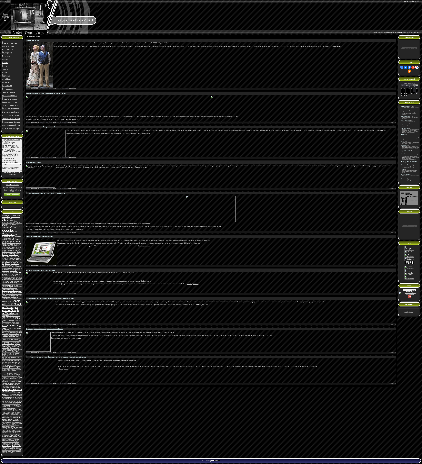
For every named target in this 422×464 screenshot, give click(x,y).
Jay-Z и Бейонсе (10, 381)
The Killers (5, 401)
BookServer (10, 349)
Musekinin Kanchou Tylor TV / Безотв (11, 351)
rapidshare (5, 440)
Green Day (9, 416)
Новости (5, 15)
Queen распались (17, 226)
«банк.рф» (17, 383)
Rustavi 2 (17, 224)
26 (414, 93)
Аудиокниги (404, 145)
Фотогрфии (404, 178)
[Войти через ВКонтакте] (405, 67)
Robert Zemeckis (6, 444)
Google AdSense (11, 302)
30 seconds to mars (7, 452)
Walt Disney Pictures (9, 292)
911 (13, 261)
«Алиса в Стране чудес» (11, 418)
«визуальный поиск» (11, 294)
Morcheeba (16, 416)
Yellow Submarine (7, 247)
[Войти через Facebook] (409, 67)
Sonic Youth (10, 360)
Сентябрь (37, 36)
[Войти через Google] (417, 67)
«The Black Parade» (11, 265)
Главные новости (35, 88)
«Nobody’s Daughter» (8, 431)
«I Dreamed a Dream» (8, 378)
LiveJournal (18, 266)
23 (406, 93)
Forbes (16, 236)
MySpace (18, 259)
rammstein (5, 334)
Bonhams (16, 384)
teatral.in (4, 391)
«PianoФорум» (16, 444)
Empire (20, 332)
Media (402, 169)
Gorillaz (18, 387)
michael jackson (11, 387)
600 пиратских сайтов (8, 400)
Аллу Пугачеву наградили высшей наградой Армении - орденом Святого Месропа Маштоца (56, 357)
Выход (5, 18)
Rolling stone (6, 406)
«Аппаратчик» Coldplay (8, 404)
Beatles (16, 245)
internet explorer (13, 262)
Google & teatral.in (12, 389)
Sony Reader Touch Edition (9, 282)
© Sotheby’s (17, 369)
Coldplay (17, 240)
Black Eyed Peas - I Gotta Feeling (12, 411)
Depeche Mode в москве (9, 405)
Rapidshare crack (13, 440)
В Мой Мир (409, 291)
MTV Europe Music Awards (9, 359)
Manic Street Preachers (8, 414)
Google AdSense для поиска (12, 307)
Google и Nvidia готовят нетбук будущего (39, 237)
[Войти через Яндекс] (413, 67)
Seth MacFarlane (6, 446)
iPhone (9, 301)
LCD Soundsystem (9, 408)
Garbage (17, 404)
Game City (15, 247)
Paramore (18, 451)
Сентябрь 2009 (409, 83)
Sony (20, 281)
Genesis (8, 323)
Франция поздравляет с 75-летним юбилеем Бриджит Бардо (46, 93)
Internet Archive (17, 349)
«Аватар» (12, 325)
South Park (18, 295)
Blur (20, 326)
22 (404, 93)
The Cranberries (14, 281)
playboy (9, 226)
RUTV (18, 430)
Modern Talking (6, 430)
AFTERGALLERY (15, 373)
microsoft (5, 256)
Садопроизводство (32, 40)
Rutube (16, 398)
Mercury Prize (12, 244)
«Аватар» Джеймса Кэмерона (10, 439)
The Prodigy (5, 241)
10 (409, 89)
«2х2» (15, 231)
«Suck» (9, 279)
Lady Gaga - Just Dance (15, 423)
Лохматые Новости (406, 165)
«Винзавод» (11, 223)
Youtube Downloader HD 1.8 (13, 435)
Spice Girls (8, 402)
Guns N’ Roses (14, 332)
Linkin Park (19, 222)
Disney (9, 322)
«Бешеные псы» (14, 348)
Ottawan (9, 428)
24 (409, 93)
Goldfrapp (4, 318)
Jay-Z (16, 234)
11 (411, 89)
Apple (10, 289)
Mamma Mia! (5, 350)
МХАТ (8, 215)
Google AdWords (10, 312)
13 (417, 89)
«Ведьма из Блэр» (15, 357)
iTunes (11, 339)
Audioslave (16, 360)
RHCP (4, 323)
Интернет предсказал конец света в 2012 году (41, 270)
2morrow (16, 342)
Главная (27, 36)
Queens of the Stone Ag (8, 363)
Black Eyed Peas (6, 261)
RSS (418, 32)
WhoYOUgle (11, 383)
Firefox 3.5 (11, 372)
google (7, 230)
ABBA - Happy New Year (10, 442)
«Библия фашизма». (8, 408)
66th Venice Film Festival (8, 259)
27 (417, 93)
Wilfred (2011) (18, 392)
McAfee (13, 278)
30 (406, 95)
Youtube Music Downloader (9, 436)
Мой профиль (5, 16)
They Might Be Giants (8, 243)
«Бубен (14, 238)
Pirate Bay (12, 253)
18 (412, 91)
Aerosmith (11, 398)
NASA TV (15, 272)
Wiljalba (4, 394)
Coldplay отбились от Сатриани (12, 294)
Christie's (5, 395)
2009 (32, 36)
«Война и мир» (9, 342)
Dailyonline (5, 398)
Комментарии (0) (72, 88)
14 (401, 91)
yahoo (11, 256)
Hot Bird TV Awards (11, 380)
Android (4, 349)
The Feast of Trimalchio (8, 424)
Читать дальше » (336, 46)
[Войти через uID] (401, 67)
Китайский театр (15, 215)
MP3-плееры (5, 329)
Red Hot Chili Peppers (9, 252)
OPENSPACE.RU (11, 248)
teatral (54, 88)
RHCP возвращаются (9, 276)
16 (406, 91)
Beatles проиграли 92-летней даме (11, 291)
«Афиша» (9, 275)
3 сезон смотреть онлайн (11, 448)
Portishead (19, 395)
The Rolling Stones (14, 447)
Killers (16, 414)
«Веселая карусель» (16, 427)
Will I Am (8, 394)
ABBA (17, 322)
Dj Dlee (12, 236)
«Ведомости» (6, 427)
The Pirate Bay (17, 328)
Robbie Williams (16, 351)
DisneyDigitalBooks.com (8, 331)
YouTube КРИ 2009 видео (9, 344)
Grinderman (15, 289)
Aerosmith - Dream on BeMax (11, 368)
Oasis (8, 281)
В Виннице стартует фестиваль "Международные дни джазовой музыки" (50, 298)
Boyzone (15, 339)
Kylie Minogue (6, 438)
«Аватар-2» (10, 417)
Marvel (13, 322)
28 (401, 95)
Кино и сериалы (405, 120)
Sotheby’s (8, 234)
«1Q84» (14, 227)
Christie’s (8, 220)
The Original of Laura (7, 384)
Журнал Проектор (406, 174)
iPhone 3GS (5, 369)
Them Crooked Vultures (11, 344)
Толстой (4, 215)
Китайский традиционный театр (11, 217)
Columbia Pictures (13, 255)
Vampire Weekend (11, 338)
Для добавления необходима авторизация (12, 173)
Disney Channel (14, 438)
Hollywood (14, 432)
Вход (5, 20)
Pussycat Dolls (13, 354)
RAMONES (5, 253)
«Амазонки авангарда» (8, 224)
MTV (16, 364)
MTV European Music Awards (11, 450)
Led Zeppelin (11, 362)
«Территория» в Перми (33, 162)
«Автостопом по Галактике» (10, 341)
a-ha (10, 328)
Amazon (12, 271)
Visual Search (16, 316)
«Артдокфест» (13, 376)
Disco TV (4, 428)
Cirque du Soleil (17, 268)
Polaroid (12, 409)
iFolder (4, 435)
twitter (4, 226)
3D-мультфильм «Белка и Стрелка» (11, 433)
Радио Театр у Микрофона (408, 154)
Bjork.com (8, 373)
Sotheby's (5, 356)
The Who (19, 252)
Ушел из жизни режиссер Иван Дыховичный (40, 127)
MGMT (16, 412)
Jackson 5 (5, 320)
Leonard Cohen (12, 401)
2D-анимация (18, 397)
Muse (18, 319)
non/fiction (12, 386)
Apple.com (18, 381)
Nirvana (18, 362)
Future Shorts (6, 317)
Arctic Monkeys (13, 250)
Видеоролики (404, 128)
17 (409, 91)
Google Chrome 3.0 (12, 298)
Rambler (4, 383)
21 (401, 93)
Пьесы (403, 134)
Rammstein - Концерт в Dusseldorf (11, 366)
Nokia (6, 339)
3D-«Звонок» (15, 446)
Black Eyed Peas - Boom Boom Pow (11, 410)
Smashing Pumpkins (7, 297)
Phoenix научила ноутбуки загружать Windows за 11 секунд (45, 193)
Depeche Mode (6, 227)
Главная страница (9, 43)
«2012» (4, 370)
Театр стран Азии (7, 218)
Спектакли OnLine (406, 116)
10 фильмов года (7, 397)
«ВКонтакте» (16, 258)
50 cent (19, 436)
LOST (20, 398)
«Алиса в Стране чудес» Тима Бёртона (11, 420)
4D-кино (18, 405)
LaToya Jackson (12, 426)
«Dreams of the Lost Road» (15, 377)
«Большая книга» (15, 406)
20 (417, 91)
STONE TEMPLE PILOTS (9, 353)
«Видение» (5, 266)
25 (412, 93)
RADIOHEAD (15, 241)
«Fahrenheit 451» (7, 269)
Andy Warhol (9, 274)
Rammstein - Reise (16, 335)
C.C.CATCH (15, 428)
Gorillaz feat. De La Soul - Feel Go (12, 364)
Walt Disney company (13, 413)
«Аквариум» (18, 400)
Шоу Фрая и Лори (405, 150)
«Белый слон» (12, 395)
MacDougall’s (5, 386)
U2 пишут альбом (16, 402)
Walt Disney (5, 332)
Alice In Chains (14, 317)
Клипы (402, 141)
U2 (19, 250)
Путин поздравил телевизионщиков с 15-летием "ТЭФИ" (44, 329)
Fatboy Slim (18, 331)
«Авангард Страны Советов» (10, 285)
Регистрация (5, 17)
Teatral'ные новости (12, 185)
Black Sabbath (15, 443)
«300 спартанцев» (7, 268)
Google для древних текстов (10, 286)
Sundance (11, 392)
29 (404, 95)
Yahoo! (11, 316)
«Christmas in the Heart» (8, 284)
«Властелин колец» (8, 240)
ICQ (13, 397)
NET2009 (11, 369)
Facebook (12, 266)
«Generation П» (12, 318)
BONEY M (13, 430)
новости (380, 32)
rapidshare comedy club (8, 442)
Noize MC (8, 432)
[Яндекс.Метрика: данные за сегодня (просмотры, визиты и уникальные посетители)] (409, 277)
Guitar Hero (19, 284)
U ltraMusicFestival (13, 320)
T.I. (12, 328)
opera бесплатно (13, 449)
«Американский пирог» (8, 422)
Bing (15, 256)
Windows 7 (10, 245)
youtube (5, 328)
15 (404, 91)
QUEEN (4, 374)
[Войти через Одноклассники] (409, 71)
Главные (5, 13)
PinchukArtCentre (16, 394)
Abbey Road (6, 236)
